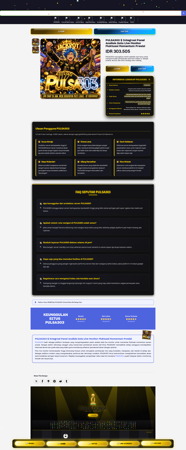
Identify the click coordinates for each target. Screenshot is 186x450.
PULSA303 (39, 342)
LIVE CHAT (157, 443)
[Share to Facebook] (42, 381)
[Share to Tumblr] (66, 381)
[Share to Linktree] (48, 381)
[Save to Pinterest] (54, 381)
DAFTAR (125, 31)
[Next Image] (98, 69)
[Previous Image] (42, 69)
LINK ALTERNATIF (126, 444)
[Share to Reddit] (60, 381)
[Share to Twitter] (36, 381)
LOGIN (61, 31)
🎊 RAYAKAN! (93, 415)
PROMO (31, 443)
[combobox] (90, 13)
